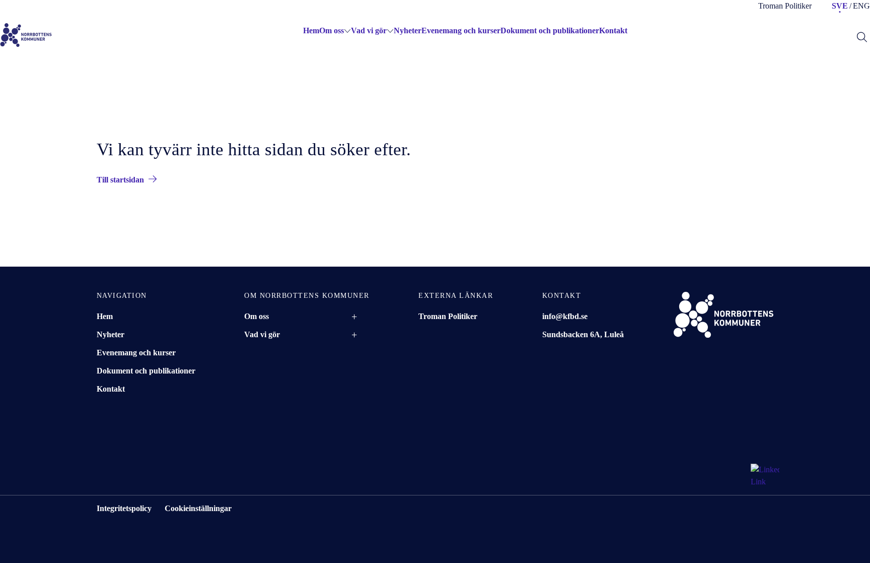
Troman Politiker (785, 6)
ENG (861, 6)
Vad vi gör (369, 30)
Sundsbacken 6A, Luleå (583, 334)
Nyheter (407, 30)
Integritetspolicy (124, 508)
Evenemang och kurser (460, 30)
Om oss (331, 30)
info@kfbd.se (565, 316)
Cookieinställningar (198, 508)
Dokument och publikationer (549, 30)
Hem (105, 316)
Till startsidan (120, 179)
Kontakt (613, 30)
